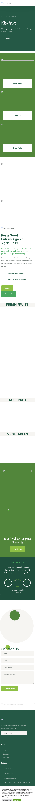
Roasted (10, 420)
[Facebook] (2, 739)
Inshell (8, 405)
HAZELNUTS (17, 400)
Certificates (17, 549)
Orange (9, 363)
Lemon (9, 379)
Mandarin (12, 371)
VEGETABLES (17, 434)
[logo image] (6, 3)
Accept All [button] (17, 800)
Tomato (9, 440)
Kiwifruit (11, 310)
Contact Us (8, 294)
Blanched (11, 428)
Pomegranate (16, 340)
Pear (6, 386)
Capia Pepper (16, 459)
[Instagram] (7, 739)
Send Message (10, 688)
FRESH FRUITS (17, 305)
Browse (7, 38)
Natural (9, 413)
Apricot (9, 394)
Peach (8, 333)
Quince (9, 348)
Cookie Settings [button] (7, 800)
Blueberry (12, 318)
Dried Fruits (17, 148)
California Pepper (12, 449)
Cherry (9, 356)
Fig (5, 325)
